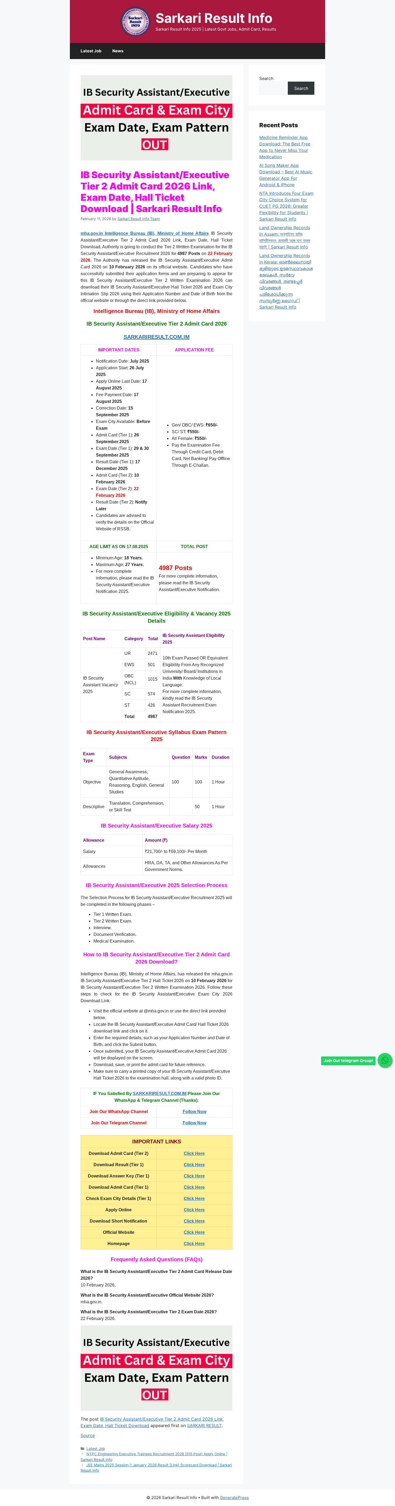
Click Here (194, 1164)
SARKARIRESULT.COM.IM (159, 1093)
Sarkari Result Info (214, 18)
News (117, 50)
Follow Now (194, 1111)
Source (88, 1435)
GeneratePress (234, 1497)
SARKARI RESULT (204, 1425)
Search (266, 78)
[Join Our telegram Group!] (385, 1060)
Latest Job (91, 50)
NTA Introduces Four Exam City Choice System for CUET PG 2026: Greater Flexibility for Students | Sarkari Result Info (286, 206)
